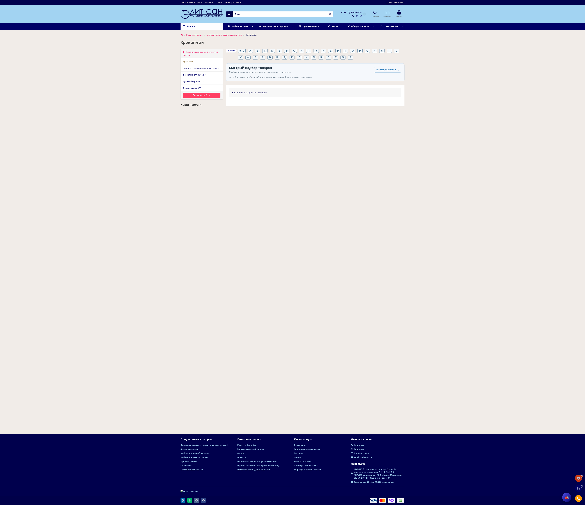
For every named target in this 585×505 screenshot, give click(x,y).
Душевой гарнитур (193, 81)
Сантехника (186, 465)
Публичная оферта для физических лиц (257, 461)
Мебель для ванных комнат (194, 457)
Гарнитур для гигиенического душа (201, 68)
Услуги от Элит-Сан (246, 445)
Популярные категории (197, 439)
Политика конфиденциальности (253, 469)
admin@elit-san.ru (363, 457)
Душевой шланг (192, 88)
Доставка (209, 2)
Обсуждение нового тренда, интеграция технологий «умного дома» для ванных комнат (199, 217)
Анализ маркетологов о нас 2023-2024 (199, 153)
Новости (185, 146)
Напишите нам (361, 453)
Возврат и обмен (302, 461)
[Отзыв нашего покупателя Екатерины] (201, 382)
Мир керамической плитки (250, 449)
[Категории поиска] (229, 14)
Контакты (359, 445)
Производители (311, 26)
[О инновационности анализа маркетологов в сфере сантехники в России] (201, 315)
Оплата (219, 2)
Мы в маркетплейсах (233, 2)
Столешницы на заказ (192, 469)
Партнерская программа (275, 26)
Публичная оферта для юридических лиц (258, 465)
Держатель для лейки (194, 74)
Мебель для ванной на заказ (195, 453)
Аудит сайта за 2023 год (194, 281)
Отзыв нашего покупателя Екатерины (195, 409)
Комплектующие (194, 35)
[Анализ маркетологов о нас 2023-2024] (201, 126)
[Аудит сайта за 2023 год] (201, 255)
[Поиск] (330, 14)
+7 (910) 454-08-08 (351, 12)
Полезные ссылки (249, 439)
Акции (335, 26)
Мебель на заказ (240, 26)
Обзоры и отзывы (360, 26)
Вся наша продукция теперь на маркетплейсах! (204, 445)
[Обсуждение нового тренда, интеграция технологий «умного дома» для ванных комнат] (201, 189)
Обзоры (185, 402)
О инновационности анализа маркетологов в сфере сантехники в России (201, 344)
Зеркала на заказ (189, 449)
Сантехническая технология (190, 209)
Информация (391, 26)
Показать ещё (200, 95)
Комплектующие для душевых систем (224, 35)
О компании (300, 445)
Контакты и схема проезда (191, 2)
